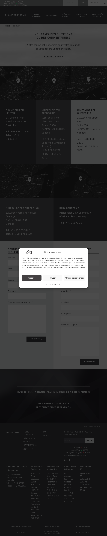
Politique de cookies (52, 284)
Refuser (52, 278)
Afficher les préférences (74, 278)
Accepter (31, 278)
